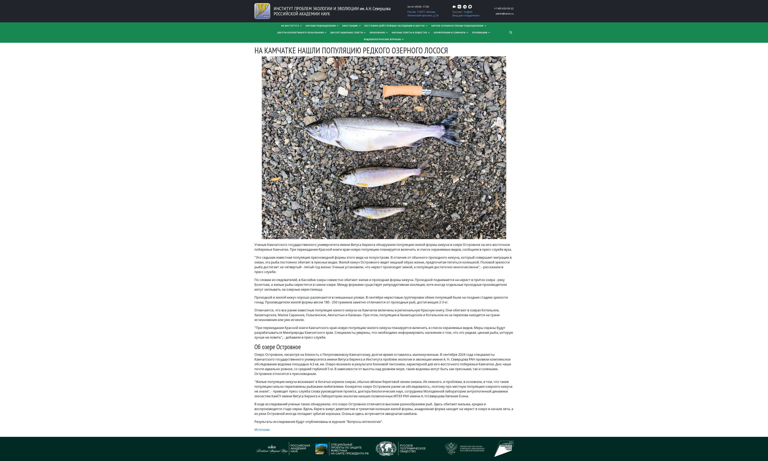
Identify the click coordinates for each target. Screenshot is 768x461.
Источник (262, 429)
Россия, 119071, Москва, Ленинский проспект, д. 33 (423, 13)
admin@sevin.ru (505, 13)
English (468, 12)
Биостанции (350, 25)
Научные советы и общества (409, 32)
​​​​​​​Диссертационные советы (346, 32)
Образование (377, 32)
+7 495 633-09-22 (504, 8)
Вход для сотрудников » (466, 15)
